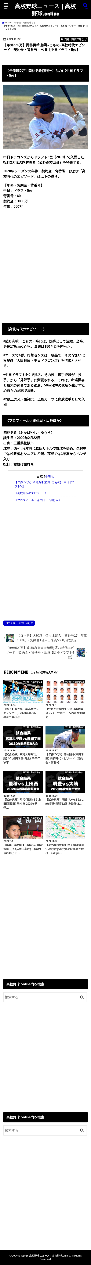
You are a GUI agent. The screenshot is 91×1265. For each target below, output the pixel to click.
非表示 (49, 476)
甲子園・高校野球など (20, 623)
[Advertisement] (45, 265)
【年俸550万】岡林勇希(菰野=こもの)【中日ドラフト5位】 (45, 484)
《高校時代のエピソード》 (31, 493)
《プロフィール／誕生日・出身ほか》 (38, 500)
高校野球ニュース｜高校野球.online (45, 10)
